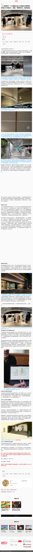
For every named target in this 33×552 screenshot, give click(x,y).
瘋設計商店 (13, 489)
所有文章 (11, 485)
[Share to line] (4, 39)
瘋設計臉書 (4, 491)
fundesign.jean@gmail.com (13, 483)
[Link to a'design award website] (27, 547)
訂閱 (20, 541)
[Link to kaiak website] (27, 544)
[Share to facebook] (2, 39)
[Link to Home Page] (16, 1)
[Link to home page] (4, 543)
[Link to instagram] (30, 541)
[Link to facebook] (23, 541)
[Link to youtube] (28, 541)
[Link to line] (26, 541)
